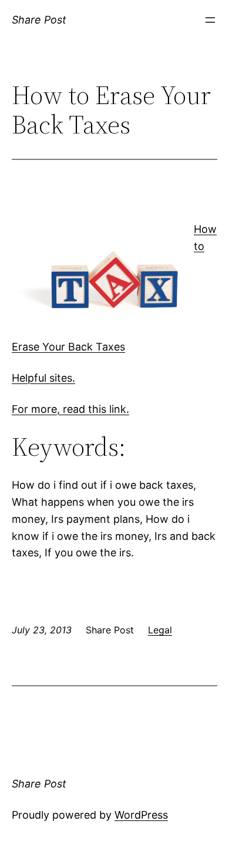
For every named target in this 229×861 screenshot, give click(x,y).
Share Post (39, 20)
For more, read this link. (70, 409)
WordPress (141, 815)
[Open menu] (210, 20)
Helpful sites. (43, 378)
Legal (160, 630)
